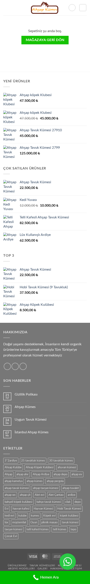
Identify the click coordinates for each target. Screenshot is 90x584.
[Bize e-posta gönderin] (15, 366)
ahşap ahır (22, 474)
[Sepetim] (82, 7)
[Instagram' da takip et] (7, 366)
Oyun (33, 522)
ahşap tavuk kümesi (17, 488)
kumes (35, 515)
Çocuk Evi (11, 536)
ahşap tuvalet (70, 488)
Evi (7, 508)
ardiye (71, 495)
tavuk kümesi (70, 522)
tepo (73, 529)
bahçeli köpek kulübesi (18, 502)
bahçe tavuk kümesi (48, 502)
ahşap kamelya (13, 481)
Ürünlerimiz (17, 565)
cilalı (67, 502)
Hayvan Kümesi (43, 508)
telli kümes (59, 529)
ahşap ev (76, 474)
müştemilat (19, 522)
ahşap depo (60, 474)
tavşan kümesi (13, 529)
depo (77, 502)
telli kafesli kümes (37, 529)
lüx (6, 522)
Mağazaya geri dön (45, 40)
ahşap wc (10, 495)
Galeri (42, 568)
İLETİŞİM (76, 568)
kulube (22, 515)
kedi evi (9, 515)
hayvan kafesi (21, 508)
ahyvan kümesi (67, 467)
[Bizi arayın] (23, 366)
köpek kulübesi (69, 515)
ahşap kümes (35, 481)
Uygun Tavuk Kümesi (31, 419)
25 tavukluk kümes (33, 460)
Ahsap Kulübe (13, 467)
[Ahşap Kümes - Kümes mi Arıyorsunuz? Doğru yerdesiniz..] (45, 7)
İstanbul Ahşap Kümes (31, 432)
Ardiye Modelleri (21, 568)
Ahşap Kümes (25, 407)
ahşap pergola (55, 481)
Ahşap (8, 474)
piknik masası (49, 522)
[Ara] (72, 7)
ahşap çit (25, 495)
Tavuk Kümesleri (42, 565)
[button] (6, 7)
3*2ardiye (11, 460)
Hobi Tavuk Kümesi (69, 508)
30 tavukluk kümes (61, 460)
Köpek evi (49, 515)
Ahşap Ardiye (41, 474)
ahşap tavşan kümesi (45, 488)
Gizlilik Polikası (26, 394)
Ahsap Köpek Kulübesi (40, 467)
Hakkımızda (59, 568)
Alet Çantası (56, 495)
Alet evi (39, 495)
